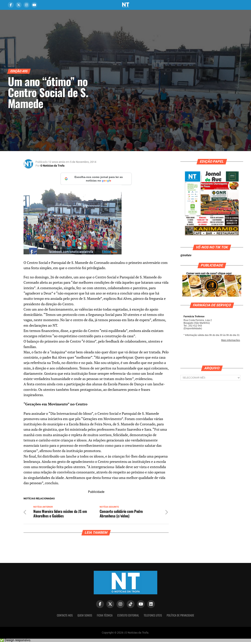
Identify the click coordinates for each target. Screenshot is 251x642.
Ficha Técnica (105, 615)
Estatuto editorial (128, 615)
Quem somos (84, 615)
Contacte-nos (65, 615)
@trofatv (185, 255)
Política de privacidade (180, 615)
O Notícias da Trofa (52, 165)
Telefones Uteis (153, 615)
